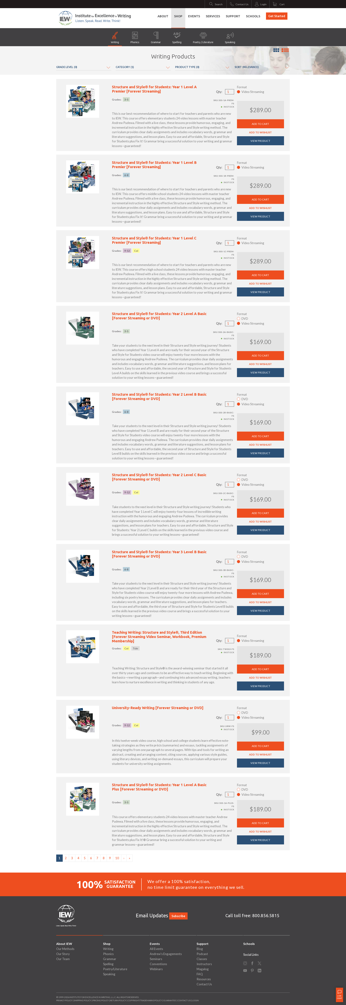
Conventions (158, 964)
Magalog (203, 969)
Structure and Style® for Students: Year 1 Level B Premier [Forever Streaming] (154, 164)
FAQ (200, 974)
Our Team (63, 959)
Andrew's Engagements (166, 954)
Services (213, 16)
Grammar (156, 42)
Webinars (156, 969)
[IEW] (95, 18)
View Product (260, 140)
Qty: (219, 92)
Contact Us (204, 984)
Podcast (202, 954)
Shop (178, 16)
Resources (204, 979)
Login (195, 1000)
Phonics (134, 42)
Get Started (276, 16)
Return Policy (118, 1000)
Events (194, 16)
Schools (253, 16)
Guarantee (169, 1000)
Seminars (156, 959)
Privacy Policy (64, 1000)
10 (117, 858)
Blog (200, 949)
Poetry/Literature (115, 969)
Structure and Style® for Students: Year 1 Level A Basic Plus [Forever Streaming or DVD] (159, 787)
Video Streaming (252, 92)
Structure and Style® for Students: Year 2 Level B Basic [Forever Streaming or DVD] (159, 396)
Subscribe (178, 916)
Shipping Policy (82, 1000)
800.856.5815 (265, 915)
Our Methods (65, 949)
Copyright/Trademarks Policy (145, 1000)
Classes (202, 959)
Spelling (176, 42)
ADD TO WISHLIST (260, 132)
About (163, 16)
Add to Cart (260, 123)
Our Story (63, 954)
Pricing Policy (101, 1000)
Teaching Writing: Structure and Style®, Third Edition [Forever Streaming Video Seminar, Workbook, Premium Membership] (159, 636)
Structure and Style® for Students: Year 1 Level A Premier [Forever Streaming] (154, 89)
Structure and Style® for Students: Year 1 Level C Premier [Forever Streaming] (154, 240)
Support (233, 16)
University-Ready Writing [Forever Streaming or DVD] (157, 708)
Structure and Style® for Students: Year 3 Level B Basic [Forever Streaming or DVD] (159, 554)
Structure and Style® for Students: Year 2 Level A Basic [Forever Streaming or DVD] (159, 316)
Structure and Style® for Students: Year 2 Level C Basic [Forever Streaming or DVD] (159, 477)
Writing (115, 42)
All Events (156, 949)
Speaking (230, 42)
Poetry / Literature (203, 42)
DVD (244, 318)
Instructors (204, 964)
